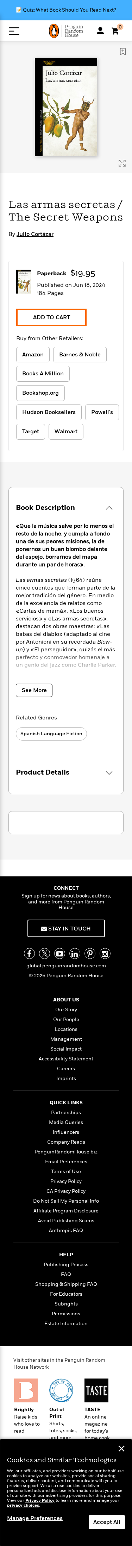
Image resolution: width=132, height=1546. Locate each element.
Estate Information (66, 1323)
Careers (66, 1068)
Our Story (66, 1009)
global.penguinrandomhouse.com (66, 965)
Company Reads (66, 1142)
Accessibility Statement (66, 1058)
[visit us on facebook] (29, 953)
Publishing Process (66, 1264)
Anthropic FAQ (66, 1230)
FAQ (66, 1274)
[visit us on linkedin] (74, 953)
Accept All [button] (106, 1522)
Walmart (66, 431)
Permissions (66, 1313)
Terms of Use (66, 1171)
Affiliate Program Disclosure (66, 1211)
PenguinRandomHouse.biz (66, 1152)
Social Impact (66, 1049)
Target (30, 431)
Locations (66, 1029)
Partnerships (66, 1112)
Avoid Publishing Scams (66, 1220)
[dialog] (66, 1493)
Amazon (33, 354)
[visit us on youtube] (59, 953)
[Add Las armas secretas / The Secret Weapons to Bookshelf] (123, 51)
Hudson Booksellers (49, 412)
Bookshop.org (40, 393)
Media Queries (66, 1122)
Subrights (66, 1304)
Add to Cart (51, 317)
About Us (66, 999)
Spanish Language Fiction (51, 733)
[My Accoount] (100, 30)
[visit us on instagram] (105, 953)
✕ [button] (121, 1449)
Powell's (102, 412)
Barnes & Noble (80, 354)
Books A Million (43, 373)
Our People (66, 1019)
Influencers (66, 1132)
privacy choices (23, 1505)
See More (34, 690)
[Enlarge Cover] (122, 163)
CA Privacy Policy (66, 1191)
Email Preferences (66, 1161)
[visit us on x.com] (44, 953)
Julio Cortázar (35, 234)
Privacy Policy (66, 1181)
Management (66, 1039)
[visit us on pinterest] (89, 953)
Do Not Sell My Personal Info (66, 1201)
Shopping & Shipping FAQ (66, 1284)
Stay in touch (69, 929)
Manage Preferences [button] (35, 1518)
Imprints (66, 1078)
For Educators (66, 1294)
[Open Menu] (13, 31)
